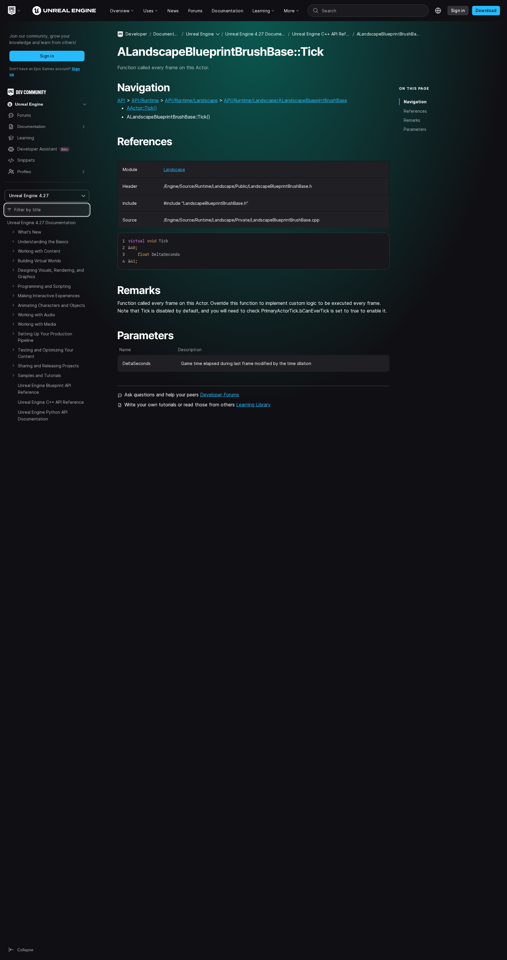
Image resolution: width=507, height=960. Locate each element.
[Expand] (13, 231)
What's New (29, 231)
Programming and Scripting (44, 286)
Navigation (415, 101)
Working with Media (37, 324)
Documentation (166, 33)
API (121, 100)
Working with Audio (36, 314)
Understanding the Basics (43, 241)
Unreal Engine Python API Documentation (42, 415)
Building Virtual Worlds (39, 260)
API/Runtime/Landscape (191, 100)
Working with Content (39, 251)
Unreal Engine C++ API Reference (51, 402)
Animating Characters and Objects (51, 305)
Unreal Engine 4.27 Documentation (41, 222)
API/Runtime (145, 100)
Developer (136, 33)
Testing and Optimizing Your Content (45, 353)
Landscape (174, 169)
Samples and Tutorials (39, 375)
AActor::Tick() (142, 108)
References (415, 110)
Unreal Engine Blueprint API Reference (44, 388)
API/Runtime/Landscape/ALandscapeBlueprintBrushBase (285, 100)
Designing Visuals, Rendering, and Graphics (51, 273)
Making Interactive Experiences (49, 295)
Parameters (415, 129)
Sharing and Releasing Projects (48, 365)
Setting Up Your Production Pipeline (45, 337)
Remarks (412, 120)
